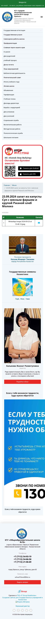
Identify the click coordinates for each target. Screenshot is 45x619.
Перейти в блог (22, 382)
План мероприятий (11, 69)
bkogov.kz (22, 2)
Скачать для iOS (29, 174)
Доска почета (9, 65)
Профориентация (10, 43)
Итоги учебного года (11, 82)
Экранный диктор (22, 606)
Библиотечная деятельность (14, 73)
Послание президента (22, 257)
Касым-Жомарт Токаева (22, 259)
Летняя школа (9, 86)
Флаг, (22, 299)
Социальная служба (11, 120)
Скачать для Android (31, 168)
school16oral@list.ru (22, 577)
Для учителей (9, 116)
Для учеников (9, 112)
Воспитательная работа (12, 125)
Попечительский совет (12, 77)
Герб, (17, 299)
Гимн (28, 299)
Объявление (8, 90)
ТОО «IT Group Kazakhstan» (26, 595)
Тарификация (9, 95)
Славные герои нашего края (14, 47)
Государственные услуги (13, 35)
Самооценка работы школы (14, 39)
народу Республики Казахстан (22, 261)
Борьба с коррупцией (12, 107)
